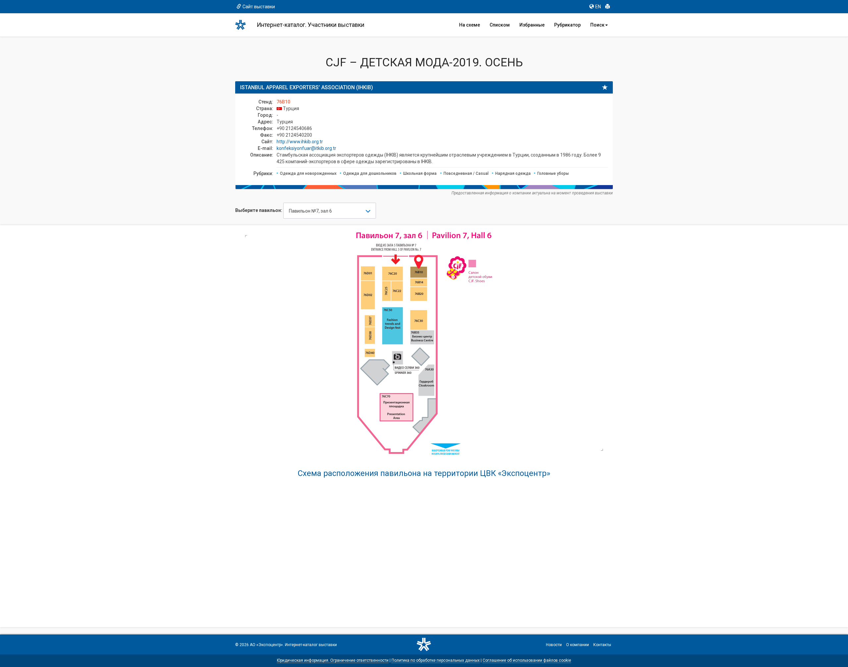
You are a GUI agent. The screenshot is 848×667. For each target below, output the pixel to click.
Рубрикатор (567, 25)
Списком (500, 25)
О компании (577, 644)
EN (598, 6)
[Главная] (243, 25)
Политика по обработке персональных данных (436, 660)
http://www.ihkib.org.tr (300, 141)
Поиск (597, 25)
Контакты (602, 644)
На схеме (469, 25)
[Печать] (607, 6)
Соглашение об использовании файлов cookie (527, 660)
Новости (554, 644)
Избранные (532, 25)
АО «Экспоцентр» (266, 644)
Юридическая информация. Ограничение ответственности (333, 660)
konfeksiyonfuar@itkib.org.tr (306, 148)
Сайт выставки (258, 6)
